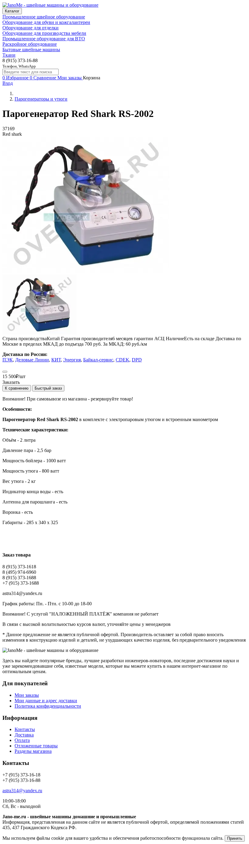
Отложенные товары (36, 745)
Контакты (25, 729)
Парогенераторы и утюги (41, 98)
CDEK (122, 359)
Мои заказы (27, 695)
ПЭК (7, 359)
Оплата (22, 740)
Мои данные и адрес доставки (46, 700)
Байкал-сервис (98, 359)
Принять (234, 838)
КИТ (56, 359)
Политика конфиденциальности (48, 706)
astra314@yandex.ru (22, 790)
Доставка (24, 734)
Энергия (72, 359)
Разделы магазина (33, 751)
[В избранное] (4, 372)
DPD (137, 359)
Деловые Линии (32, 359)
